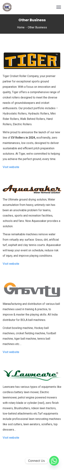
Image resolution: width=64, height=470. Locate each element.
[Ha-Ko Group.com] (7, 7)
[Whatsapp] (54, 461)
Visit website (11, 167)
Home (21, 27)
